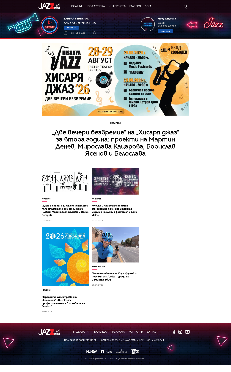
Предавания (81, 332)
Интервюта (117, 6)
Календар (101, 332)
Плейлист (71, 28)
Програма (165, 31)
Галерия (135, 6)
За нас (151, 332)
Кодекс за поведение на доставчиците (121, 340)
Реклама (118, 332)
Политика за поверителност (80, 340)
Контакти (136, 332)
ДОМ (148, 6)
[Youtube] (187, 331)
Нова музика (95, 6)
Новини (76, 6)
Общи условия (155, 340)
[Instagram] (180, 332)
